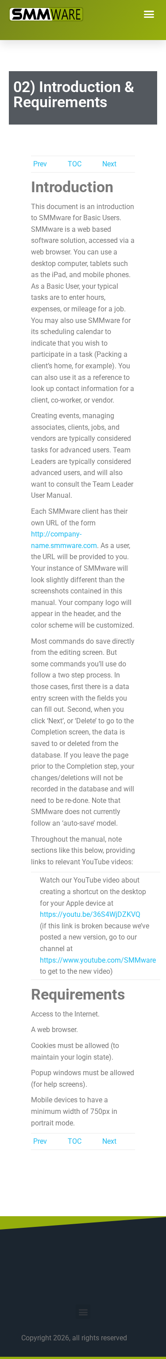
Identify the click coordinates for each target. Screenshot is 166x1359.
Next (109, 164)
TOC (74, 164)
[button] (149, 14)
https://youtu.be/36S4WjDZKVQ (90, 914)
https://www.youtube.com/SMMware (98, 960)
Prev (40, 164)
